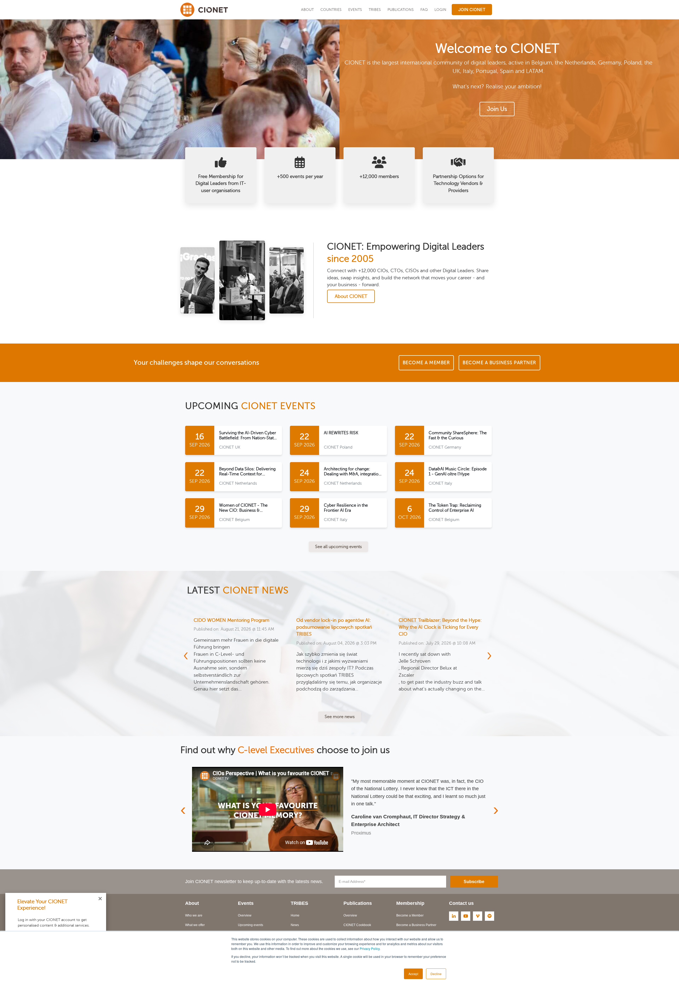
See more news (340, 716)
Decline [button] (436, 973)
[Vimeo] (477, 916)
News (295, 925)
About (307, 9)
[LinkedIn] (453, 916)
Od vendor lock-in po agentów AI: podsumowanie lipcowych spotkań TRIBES (231, 627)
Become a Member (410, 915)
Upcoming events (250, 925)
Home (295, 915)
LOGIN (440, 9)
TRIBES (375, 9)
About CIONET (351, 296)
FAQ (424, 9)
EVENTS (355, 9)
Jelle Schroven (312, 661)
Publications (401, 9)
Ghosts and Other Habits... (427, 620)
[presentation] (189, 655)
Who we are (193, 915)
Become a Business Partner (416, 925)
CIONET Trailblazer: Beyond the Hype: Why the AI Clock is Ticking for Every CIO (337, 627)
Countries (331, 9)
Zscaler (303, 675)
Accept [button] (413, 973)
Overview (244, 915)
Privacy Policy (370, 948)
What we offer (195, 925)
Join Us (497, 109)
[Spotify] (489, 916)
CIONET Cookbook (357, 925)
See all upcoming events (338, 546)
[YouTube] (465, 916)
